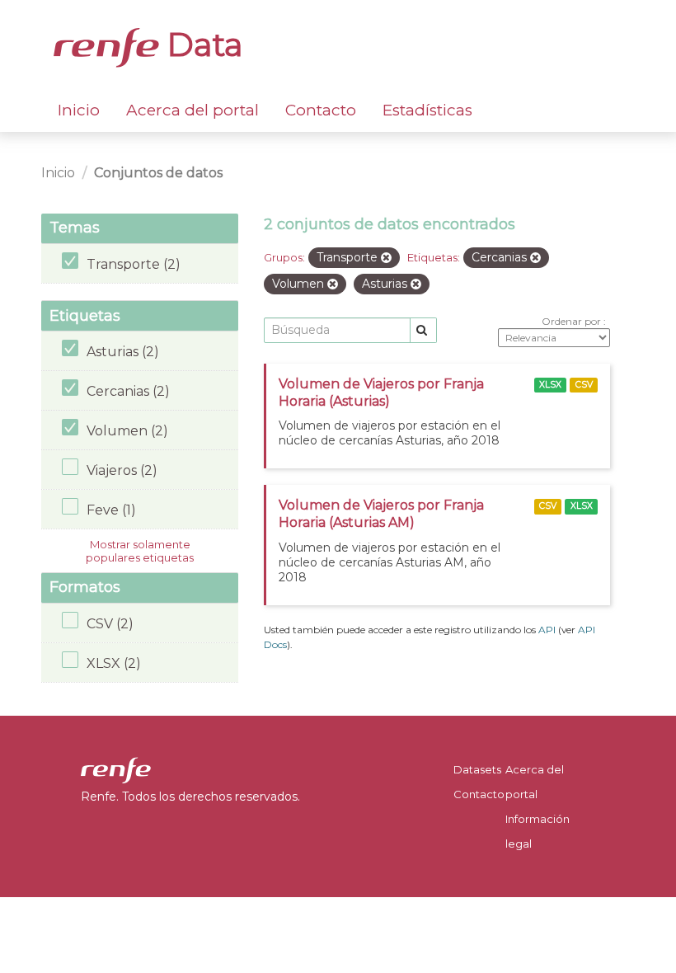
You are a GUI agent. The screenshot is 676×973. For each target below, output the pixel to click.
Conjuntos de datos (158, 173)
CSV (584, 384)
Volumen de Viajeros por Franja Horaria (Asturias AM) (381, 513)
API (547, 629)
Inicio (79, 110)
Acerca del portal (192, 110)
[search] (423, 330)
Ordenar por (572, 321)
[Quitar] (386, 258)
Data (201, 44)
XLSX (550, 384)
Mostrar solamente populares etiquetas (140, 551)
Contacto (320, 110)
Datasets (477, 769)
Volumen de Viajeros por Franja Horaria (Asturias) (381, 392)
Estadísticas (427, 110)
